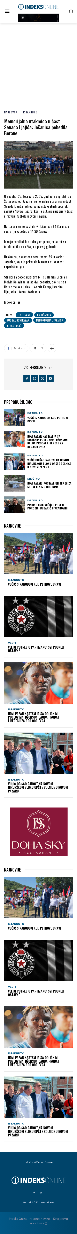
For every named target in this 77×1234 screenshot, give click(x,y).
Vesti (12, 643)
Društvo (33, 479)
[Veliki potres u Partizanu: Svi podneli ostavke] (38, 616)
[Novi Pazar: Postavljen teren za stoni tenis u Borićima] (14, 483)
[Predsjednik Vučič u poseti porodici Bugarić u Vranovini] (14, 504)
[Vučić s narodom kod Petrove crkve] (14, 417)
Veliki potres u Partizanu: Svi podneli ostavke (36, 649)
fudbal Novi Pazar (18, 320)
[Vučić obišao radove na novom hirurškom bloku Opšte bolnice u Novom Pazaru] (14, 461)
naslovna (10, 112)
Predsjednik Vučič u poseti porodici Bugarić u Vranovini (47, 506)
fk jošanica (44, 315)
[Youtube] (50, 378)
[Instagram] (34, 378)
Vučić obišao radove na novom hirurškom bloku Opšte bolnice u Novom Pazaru (49, 463)
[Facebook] (26, 378)
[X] (42, 378)
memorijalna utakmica (49, 320)
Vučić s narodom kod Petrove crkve (47, 419)
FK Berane (24, 315)
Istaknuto (30, 112)
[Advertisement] (38, 63)
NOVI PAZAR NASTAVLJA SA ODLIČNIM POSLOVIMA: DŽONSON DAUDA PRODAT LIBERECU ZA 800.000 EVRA (47, 441)
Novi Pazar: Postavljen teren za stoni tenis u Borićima (49, 485)
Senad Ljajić (14, 325)
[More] (52, 348)
